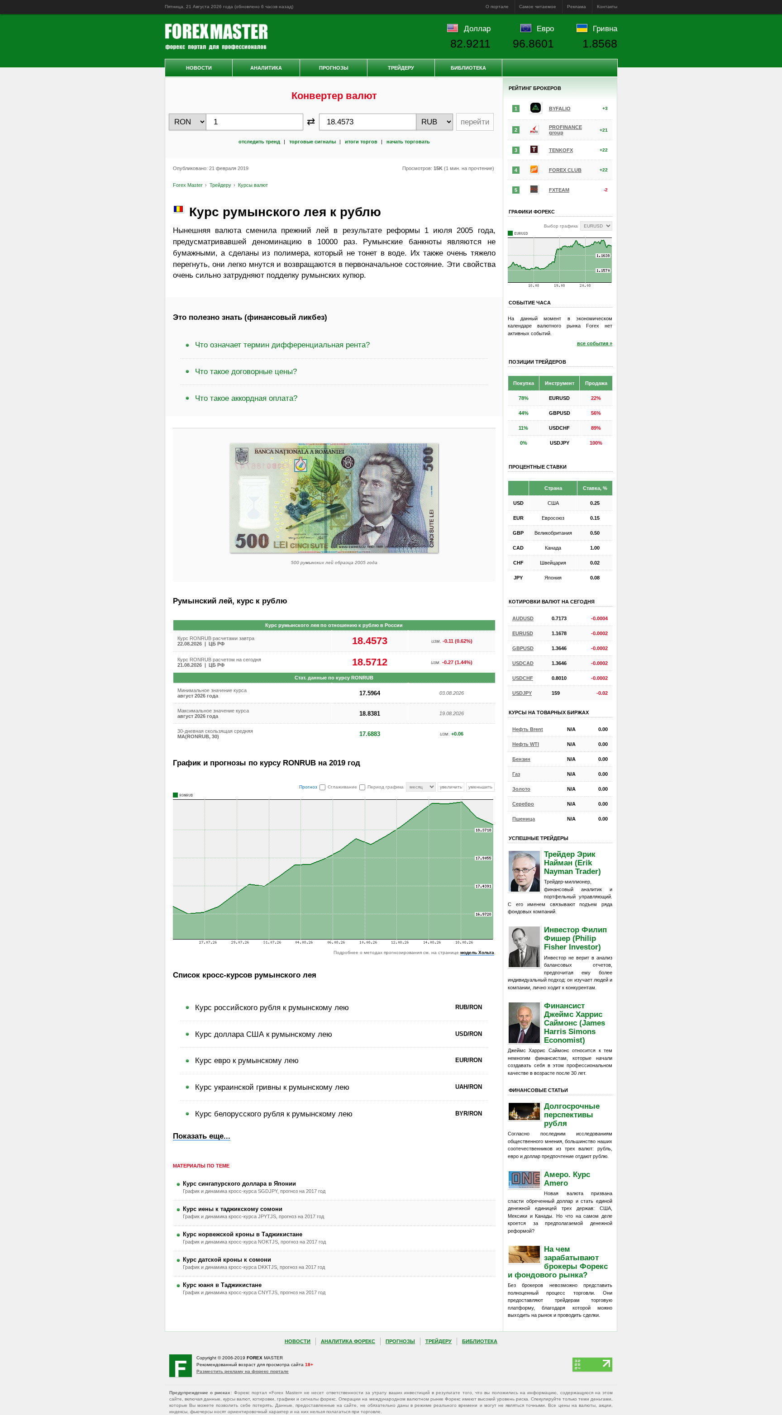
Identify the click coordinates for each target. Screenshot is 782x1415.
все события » (594, 343)
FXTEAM (559, 190)
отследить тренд (259, 141)
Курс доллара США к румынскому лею (263, 1034)
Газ (516, 774)
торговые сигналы (312, 141)
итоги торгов (361, 141)
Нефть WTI (525, 744)
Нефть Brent (527, 729)
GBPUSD (523, 648)
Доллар (477, 28)
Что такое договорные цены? (246, 371)
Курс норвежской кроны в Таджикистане (242, 1234)
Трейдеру (401, 68)
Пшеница (523, 818)
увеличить (451, 786)
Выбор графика (561, 225)
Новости (199, 68)
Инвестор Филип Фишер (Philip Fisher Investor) (575, 938)
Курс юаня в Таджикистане (222, 1285)
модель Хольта (477, 952)
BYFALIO (560, 108)
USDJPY (522, 693)
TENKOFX (561, 150)
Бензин (521, 759)
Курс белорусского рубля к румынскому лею (274, 1114)
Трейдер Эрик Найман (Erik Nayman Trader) (572, 862)
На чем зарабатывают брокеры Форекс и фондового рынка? (558, 1262)
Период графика (385, 786)
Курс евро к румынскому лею (247, 1060)
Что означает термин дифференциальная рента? (282, 345)
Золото (521, 789)
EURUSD (522, 633)
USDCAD (523, 663)
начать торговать (408, 141)
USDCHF (522, 678)
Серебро (523, 804)
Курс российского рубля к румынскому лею (272, 1007)
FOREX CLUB (565, 170)
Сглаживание (342, 786)
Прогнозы (333, 68)
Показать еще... (201, 1136)
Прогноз (308, 786)
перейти (475, 122)
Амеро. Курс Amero (567, 1178)
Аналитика (266, 68)
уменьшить (480, 786)
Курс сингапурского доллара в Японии (239, 1183)
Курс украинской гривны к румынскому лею (272, 1087)
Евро (545, 28)
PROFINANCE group (565, 129)
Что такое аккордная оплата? (246, 398)
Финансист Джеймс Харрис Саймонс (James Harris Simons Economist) (574, 1023)
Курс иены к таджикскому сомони (232, 1209)
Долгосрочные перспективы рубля (572, 1114)
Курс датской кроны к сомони (227, 1259)
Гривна (605, 28)
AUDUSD (523, 618)
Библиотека (468, 68)
